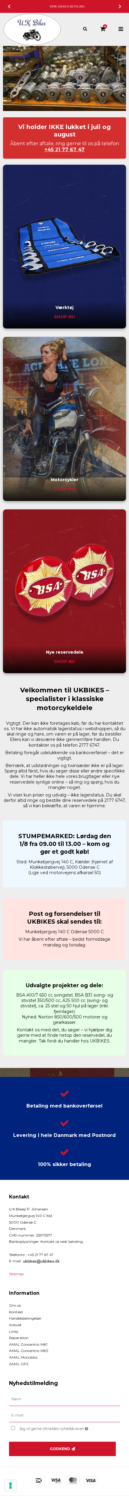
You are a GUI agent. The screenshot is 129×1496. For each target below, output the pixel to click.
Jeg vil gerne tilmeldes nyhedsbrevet (60, 1427)
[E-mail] (64, 1415)
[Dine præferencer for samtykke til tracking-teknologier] (10, 1485)
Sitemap (16, 1274)
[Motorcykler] (64, 419)
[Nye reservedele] (64, 591)
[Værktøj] (64, 246)
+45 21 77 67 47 (64, 149)
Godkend (60, 1449)
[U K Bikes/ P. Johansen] (32, 29)
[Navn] (64, 1399)
